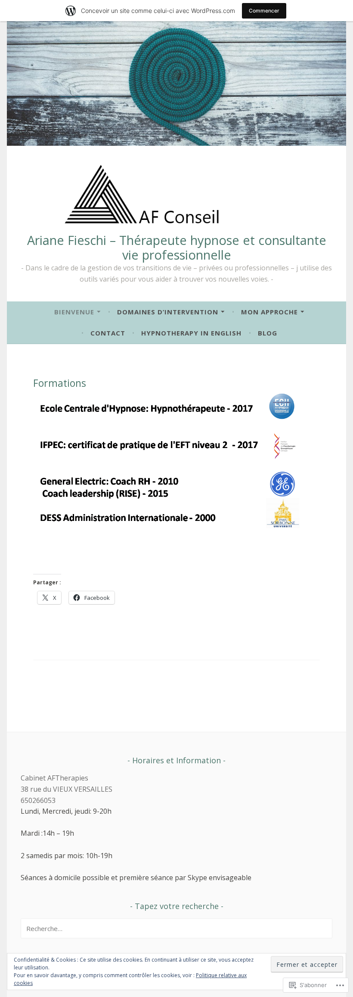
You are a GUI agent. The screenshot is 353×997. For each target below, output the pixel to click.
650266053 (38, 800)
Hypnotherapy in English (191, 333)
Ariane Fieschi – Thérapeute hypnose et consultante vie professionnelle (176, 247)
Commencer (264, 10)
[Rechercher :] (176, 928)
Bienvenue (74, 311)
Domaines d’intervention (167, 311)
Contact (107, 333)
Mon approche (269, 311)
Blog (267, 333)
